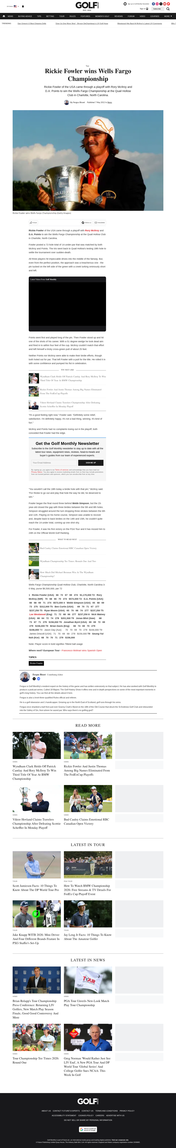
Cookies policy (86, 1115)
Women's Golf (102, 16)
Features (85, 16)
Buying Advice (25, 16)
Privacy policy (127, 1111)
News (10, 16)
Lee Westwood (37, 614)
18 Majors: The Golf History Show (65, 690)
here (70, 693)
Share (35, 222)
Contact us (87, 1111)
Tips (39, 16)
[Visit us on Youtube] (164, 3)
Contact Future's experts (66, 1111)
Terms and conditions (106, 1111)
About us (46, 1111)
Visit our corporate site (120, 1140)
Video (142, 16)
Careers (100, 1115)
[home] (4, 16)
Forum (131, 16)
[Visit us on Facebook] (153, 3)
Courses (154, 16)
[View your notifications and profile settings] (23, 6)
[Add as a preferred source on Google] (88, 1129)
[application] (67, 304)
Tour (61, 16)
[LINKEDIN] (39, 678)
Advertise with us (115, 1115)
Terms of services (62, 470)
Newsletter (101, 222)
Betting (50, 16)
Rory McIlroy (92, 230)
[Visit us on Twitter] (160, 3)
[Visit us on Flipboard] (168, 3)
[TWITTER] (35, 678)
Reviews (119, 16)
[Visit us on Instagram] (157, 3)
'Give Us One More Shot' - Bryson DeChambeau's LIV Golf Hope (81, 23)
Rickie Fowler (36, 663)
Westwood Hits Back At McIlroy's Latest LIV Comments (139, 23)
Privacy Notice (36, 472)
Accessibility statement (64, 1115)
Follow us (88, 222)
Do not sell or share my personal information (88, 1120)
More (167, 16)
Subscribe (157, 9)
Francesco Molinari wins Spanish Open (82, 650)
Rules (73, 16)
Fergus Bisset (79, 102)
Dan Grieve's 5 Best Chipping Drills (32, 23)
